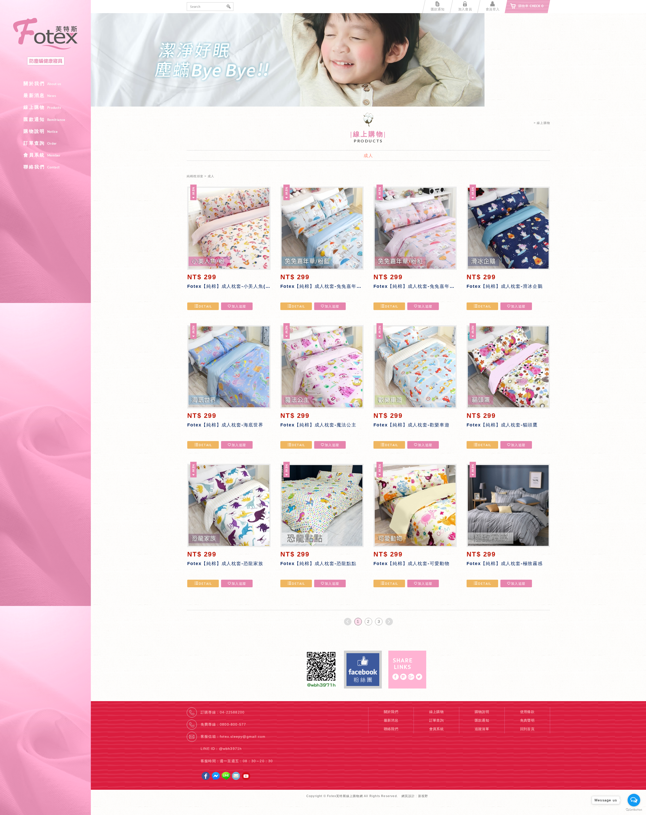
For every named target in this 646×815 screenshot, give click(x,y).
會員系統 (41, 155)
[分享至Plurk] (403, 677)
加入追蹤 (239, 306)
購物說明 (40, 131)
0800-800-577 (233, 724)
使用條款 (527, 712)
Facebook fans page (363, 670)
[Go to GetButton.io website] (634, 809)
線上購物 (42, 107)
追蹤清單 (482, 729)
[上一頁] (348, 621)
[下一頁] (389, 621)
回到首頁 (527, 729)
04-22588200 (232, 712)
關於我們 (42, 83)
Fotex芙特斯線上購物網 (45, 42)
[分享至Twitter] (419, 677)
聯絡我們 (41, 166)
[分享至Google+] (411, 677)
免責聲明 (527, 720)
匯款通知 (44, 119)
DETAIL (205, 306)
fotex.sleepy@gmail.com (242, 736)
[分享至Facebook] (395, 677)
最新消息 (39, 95)
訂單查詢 (40, 143)
